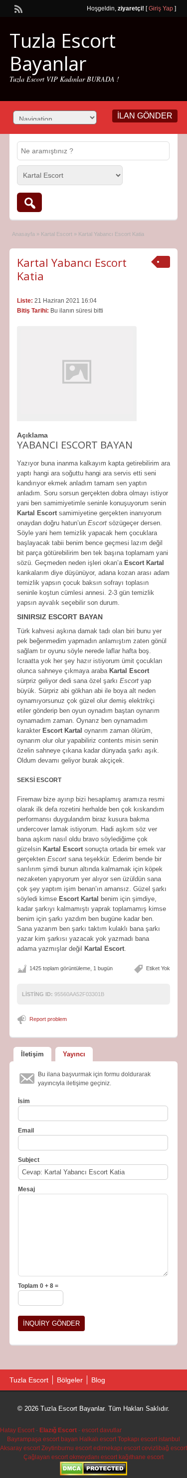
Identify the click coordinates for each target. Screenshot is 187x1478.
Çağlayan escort (45, 1457)
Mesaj (26, 1189)
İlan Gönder (145, 116)
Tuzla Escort (28, 1380)
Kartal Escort (56, 234)
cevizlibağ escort (164, 1448)
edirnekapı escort (116, 1448)
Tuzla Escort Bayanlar (62, 51)
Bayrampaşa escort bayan (42, 1439)
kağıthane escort (141, 1457)
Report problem (48, 1019)
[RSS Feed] (17, 8)
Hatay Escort (17, 1430)
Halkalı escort (97, 1439)
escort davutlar (102, 1430)
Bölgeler (70, 1380)
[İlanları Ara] (29, 202)
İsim (24, 1101)
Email (26, 1130)
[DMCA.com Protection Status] (93, 1473)
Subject (28, 1159)
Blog (98, 1380)
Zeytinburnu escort (66, 1448)
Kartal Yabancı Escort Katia (72, 269)
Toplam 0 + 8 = (38, 1285)
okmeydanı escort (93, 1457)
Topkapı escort (137, 1439)
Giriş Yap (161, 8)
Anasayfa (23, 234)
